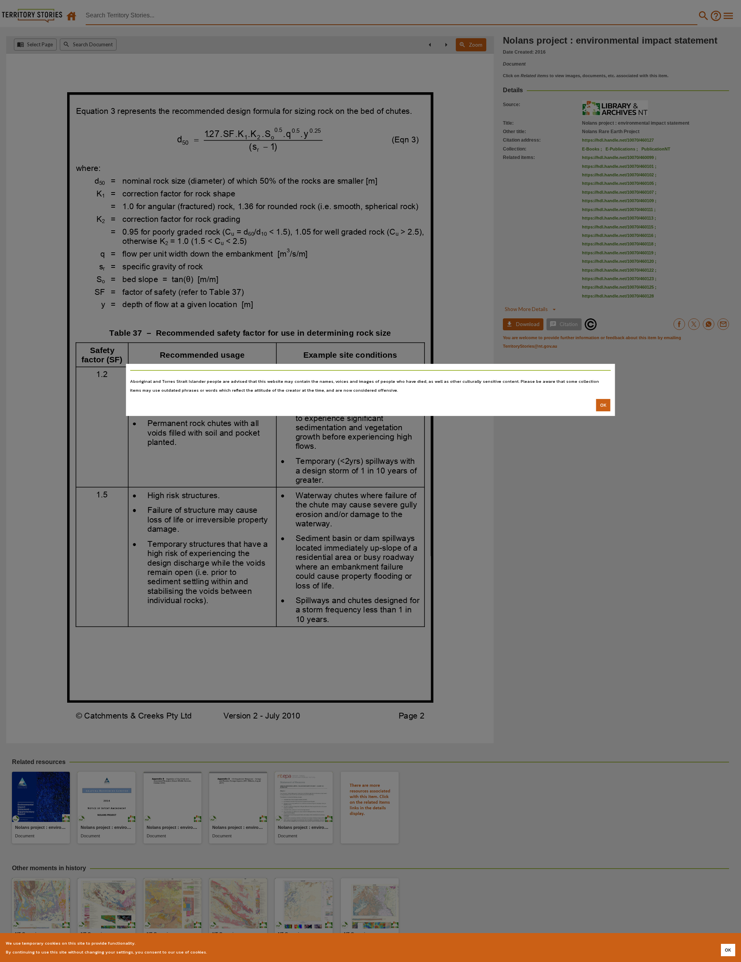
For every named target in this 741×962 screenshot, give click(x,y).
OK (603, 405)
